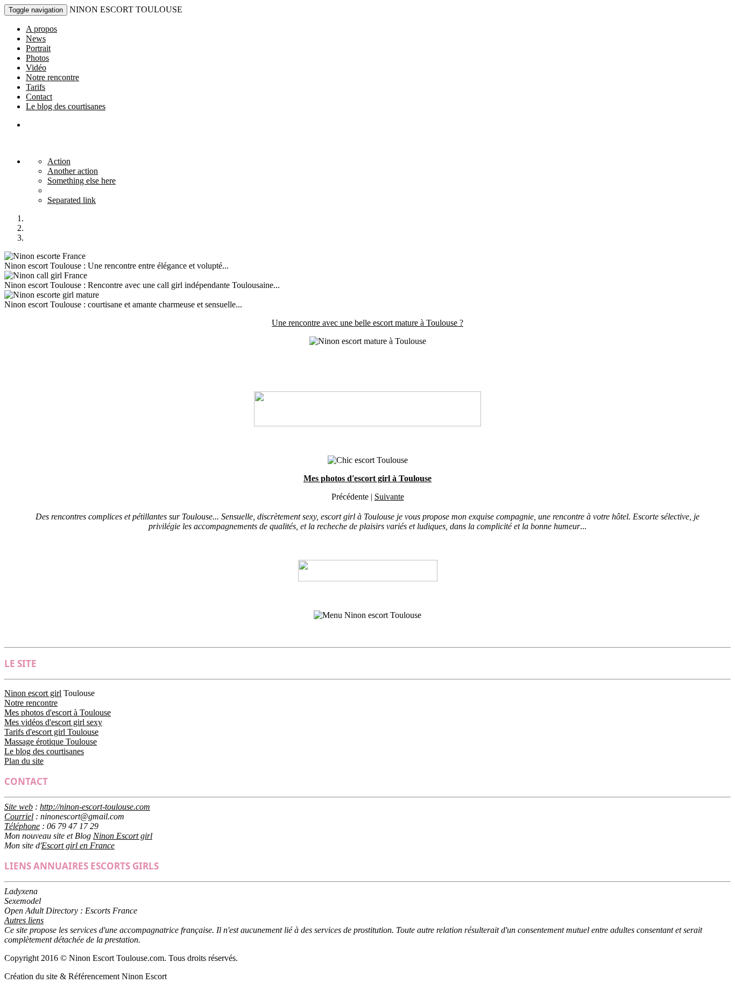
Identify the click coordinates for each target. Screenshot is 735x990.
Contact (39, 96)
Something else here (81, 180)
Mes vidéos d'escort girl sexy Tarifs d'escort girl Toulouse (53, 727)
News (36, 38)
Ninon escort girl (32, 693)
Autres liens (24, 920)
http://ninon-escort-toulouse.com (95, 806)
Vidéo (36, 67)
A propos (41, 28)
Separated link (71, 200)
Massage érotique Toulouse (50, 741)
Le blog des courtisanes (65, 106)
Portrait (38, 48)
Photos (37, 57)
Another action (72, 170)
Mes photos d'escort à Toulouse (57, 712)
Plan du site (24, 761)
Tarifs (35, 87)
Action (58, 161)
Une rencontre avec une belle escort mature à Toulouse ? (367, 322)
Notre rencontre (52, 77)
